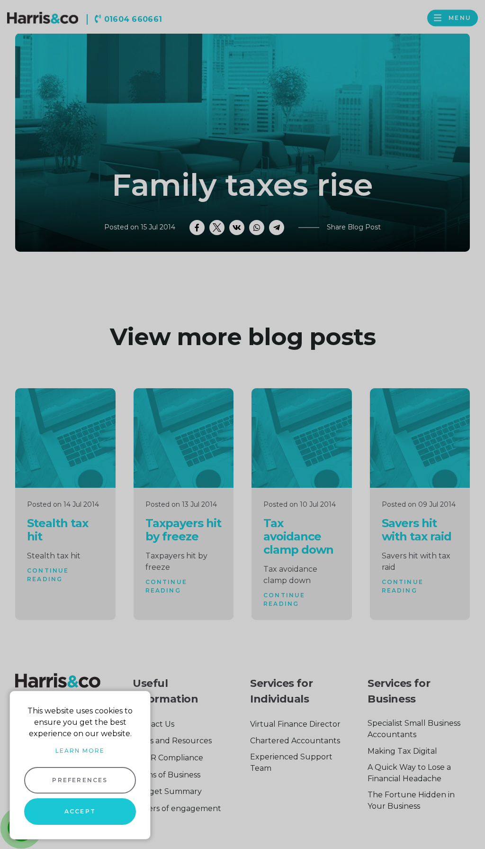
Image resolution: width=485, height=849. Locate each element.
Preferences (80, 780)
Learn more (80, 750)
